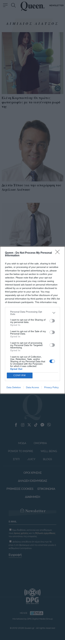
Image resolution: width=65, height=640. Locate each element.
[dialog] (32, 320)
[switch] (52, 320)
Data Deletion (13, 387)
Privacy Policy (51, 387)
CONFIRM (20, 375)
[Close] (58, 253)
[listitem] (32, 313)
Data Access (32, 387)
